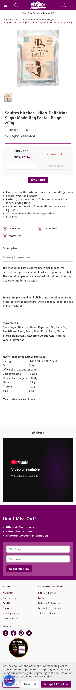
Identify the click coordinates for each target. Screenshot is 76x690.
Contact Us (9, 598)
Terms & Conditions (49, 608)
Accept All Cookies (56, 684)
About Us (8, 592)
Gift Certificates (47, 592)
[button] (9, 680)
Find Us (7, 603)
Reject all (30, 684)
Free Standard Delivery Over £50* (46, 13)
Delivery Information (16, 257)
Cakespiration (11, 618)
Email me (38, 179)
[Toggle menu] (5, 5)
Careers (7, 608)
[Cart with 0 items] (72, 5)
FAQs (41, 598)
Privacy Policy (11, 613)
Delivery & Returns (49, 603)
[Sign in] (65, 5)
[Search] (15, 5)
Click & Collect (46, 613)
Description (10, 248)
